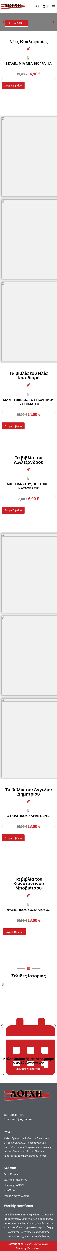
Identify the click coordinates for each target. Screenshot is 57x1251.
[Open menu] (53, 6)
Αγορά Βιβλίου (16, 23)
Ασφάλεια (9, 1190)
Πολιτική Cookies (14, 1185)
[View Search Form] (38, 6)
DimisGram (34, 1248)
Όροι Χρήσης (11, 1174)
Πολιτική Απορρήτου (15, 1179)
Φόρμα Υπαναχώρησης (16, 1196)
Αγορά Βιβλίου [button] (13, 85)
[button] (4, 22)
